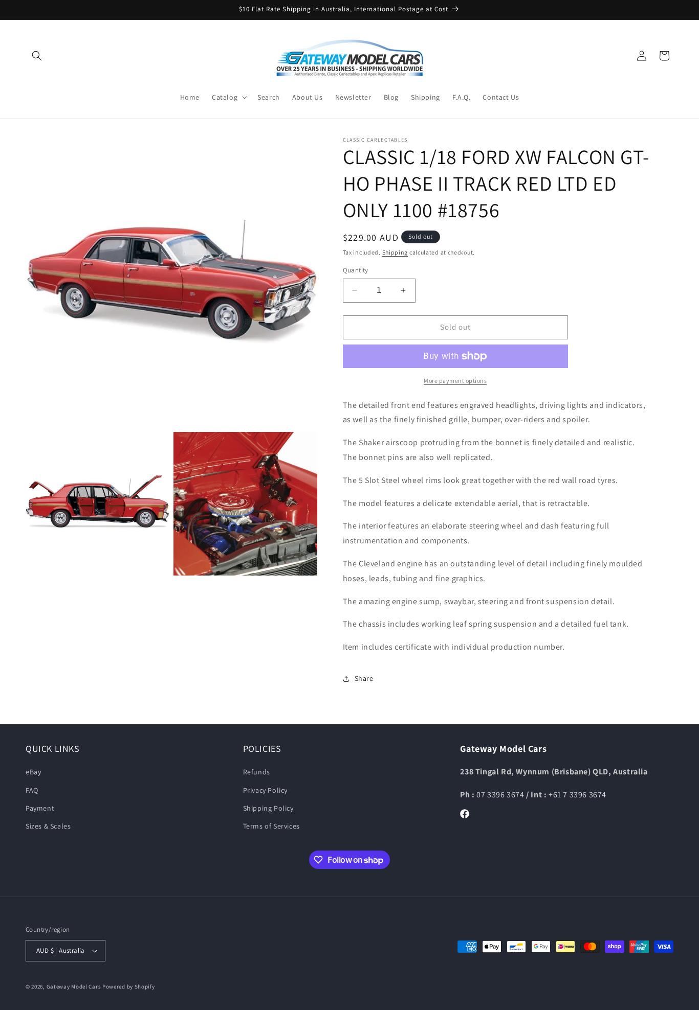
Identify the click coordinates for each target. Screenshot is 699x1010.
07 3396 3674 (501, 794)
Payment (40, 808)
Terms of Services (271, 826)
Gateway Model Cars (74, 986)
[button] (37, 55)
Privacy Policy (265, 790)
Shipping (395, 252)
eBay (33, 771)
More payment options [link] (455, 380)
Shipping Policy (268, 808)
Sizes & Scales (48, 826)
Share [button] (364, 678)
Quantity (355, 270)
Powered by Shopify (128, 986)
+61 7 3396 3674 (577, 794)
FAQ (32, 790)
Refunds (256, 771)
